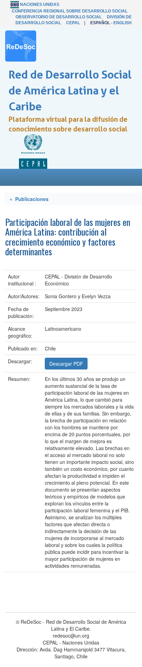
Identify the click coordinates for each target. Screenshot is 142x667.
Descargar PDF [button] (66, 363)
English (122, 22)
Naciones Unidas (39, 4)
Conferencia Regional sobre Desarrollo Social (70, 11)
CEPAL (73, 22)
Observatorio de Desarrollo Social (59, 17)
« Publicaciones (29, 198)
